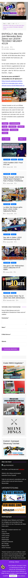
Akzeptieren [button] (13, 575)
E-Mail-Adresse (6, 334)
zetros (5, 133)
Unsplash (10, 529)
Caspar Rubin (5, 533)
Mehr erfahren (21, 575)
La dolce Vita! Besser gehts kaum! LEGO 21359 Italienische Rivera (12, 209)
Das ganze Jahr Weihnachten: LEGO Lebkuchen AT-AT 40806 (13, 267)
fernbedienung (15, 123)
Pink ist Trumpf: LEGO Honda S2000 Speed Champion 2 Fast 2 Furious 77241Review (13, 179)
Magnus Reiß (5, 545)
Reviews (20, 159)
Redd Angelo (5, 539)
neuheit (21, 126)
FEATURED (6, 49)
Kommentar (5, 318)
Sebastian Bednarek (7, 541)
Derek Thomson (6, 547)
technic (6, 129)
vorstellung (14, 129)
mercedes (12, 126)
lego (5, 126)
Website (4, 341)
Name (4, 327)
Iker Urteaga (5, 543)
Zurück (7, 139)
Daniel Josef (5, 537)
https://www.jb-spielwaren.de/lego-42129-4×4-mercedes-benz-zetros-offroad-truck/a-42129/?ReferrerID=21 (13, 83)
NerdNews (12, 49)
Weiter (21, 139)
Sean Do (4, 531)
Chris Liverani (5, 535)
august (5, 123)
